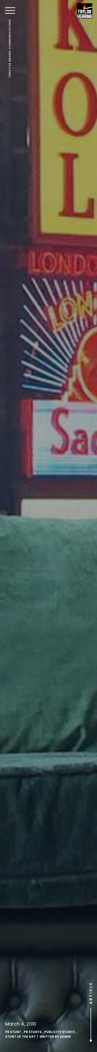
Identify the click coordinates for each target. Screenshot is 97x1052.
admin (65, 1036)
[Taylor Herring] (84, 11)
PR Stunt (13, 1032)
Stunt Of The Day (20, 1036)
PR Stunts (33, 1032)
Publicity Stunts (59, 1032)
